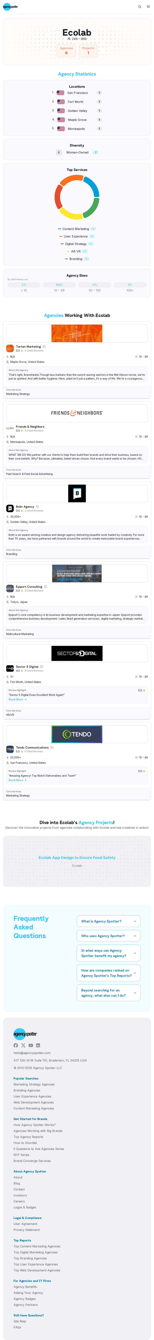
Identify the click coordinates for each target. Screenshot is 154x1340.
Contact (19, 1189)
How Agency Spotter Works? (35, 1125)
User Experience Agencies (32, 1096)
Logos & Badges (25, 1207)
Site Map (20, 1321)
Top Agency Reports (28, 1137)
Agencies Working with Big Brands (38, 1131)
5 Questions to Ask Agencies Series (39, 1149)
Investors (20, 1195)
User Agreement (25, 1224)
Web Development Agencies (34, 1102)
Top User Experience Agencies (36, 1264)
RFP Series (21, 1155)
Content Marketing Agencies (34, 1108)
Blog (17, 1183)
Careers (19, 1201)
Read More (16, 699)
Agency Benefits (25, 1287)
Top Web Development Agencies (37, 1270)
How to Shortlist (25, 1143)
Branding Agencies (27, 1090)
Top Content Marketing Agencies (37, 1246)
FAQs (17, 1327)
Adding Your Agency (28, 1293)
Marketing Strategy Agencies (34, 1084)
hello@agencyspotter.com (32, 1053)
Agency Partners (26, 1305)
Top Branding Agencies (30, 1258)
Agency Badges (25, 1299)
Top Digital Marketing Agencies (36, 1252)
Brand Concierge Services (32, 1161)
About (18, 1177)
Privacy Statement (27, 1230)
